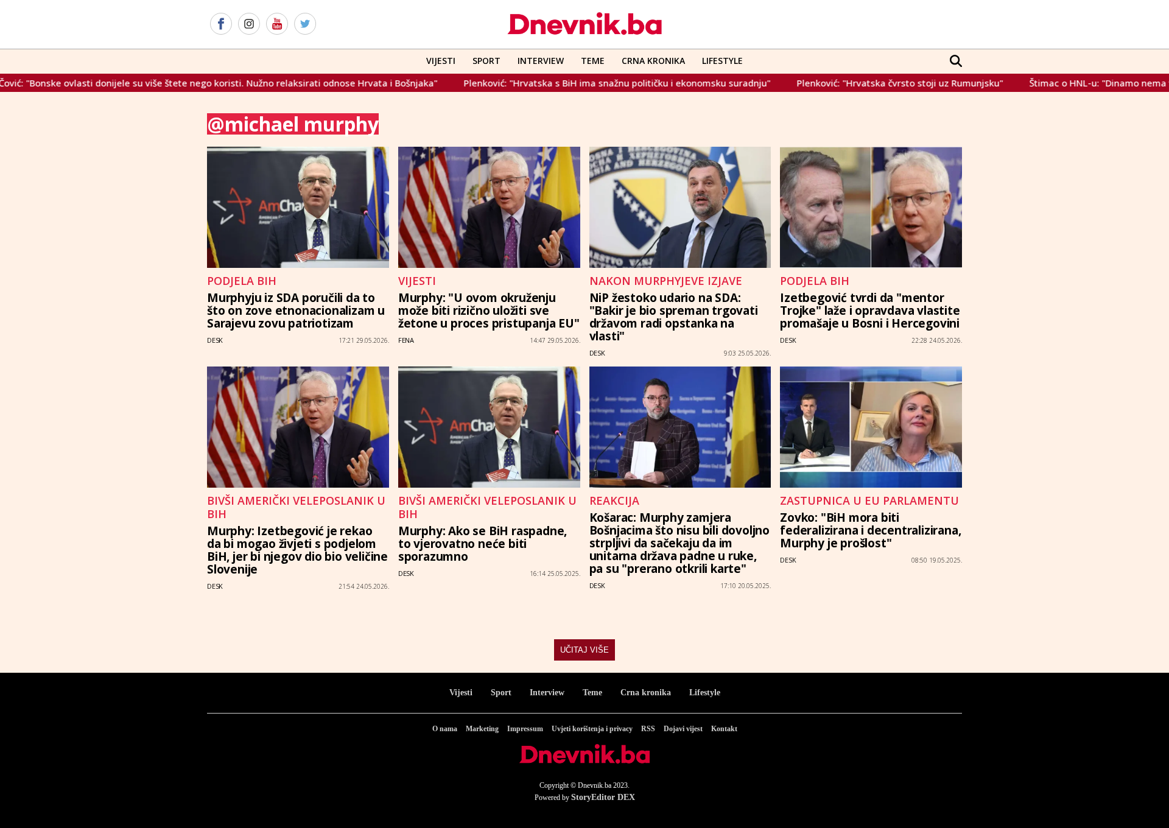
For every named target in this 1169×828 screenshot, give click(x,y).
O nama (444, 728)
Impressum (525, 728)
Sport (486, 60)
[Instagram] (249, 24)
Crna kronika (645, 692)
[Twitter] (305, 24)
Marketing (482, 728)
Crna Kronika (653, 60)
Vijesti (440, 60)
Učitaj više (584, 649)
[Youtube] (277, 24)
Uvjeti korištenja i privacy (592, 728)
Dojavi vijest (683, 728)
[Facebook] (221, 24)
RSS (648, 728)
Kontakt (724, 728)
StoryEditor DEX (603, 797)
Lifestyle (722, 60)
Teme (593, 60)
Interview (541, 60)
